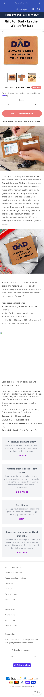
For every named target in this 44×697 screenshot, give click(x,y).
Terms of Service (11, 594)
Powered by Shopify (28, 686)
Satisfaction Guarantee (13, 573)
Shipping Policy (10, 620)
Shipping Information (13, 567)
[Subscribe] (35, 656)
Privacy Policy (10, 609)
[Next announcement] (39, 3)
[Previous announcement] (4, 3)
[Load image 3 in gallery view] (32, 77)
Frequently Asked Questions (15, 578)
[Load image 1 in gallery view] (12, 77)
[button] (4, 9)
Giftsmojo (18, 686)
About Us (8, 589)
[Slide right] (39, 78)
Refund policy (10, 599)
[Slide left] (4, 78)
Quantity (22, 100)
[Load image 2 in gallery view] (22, 77)
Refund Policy (10, 615)
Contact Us (9, 583)
